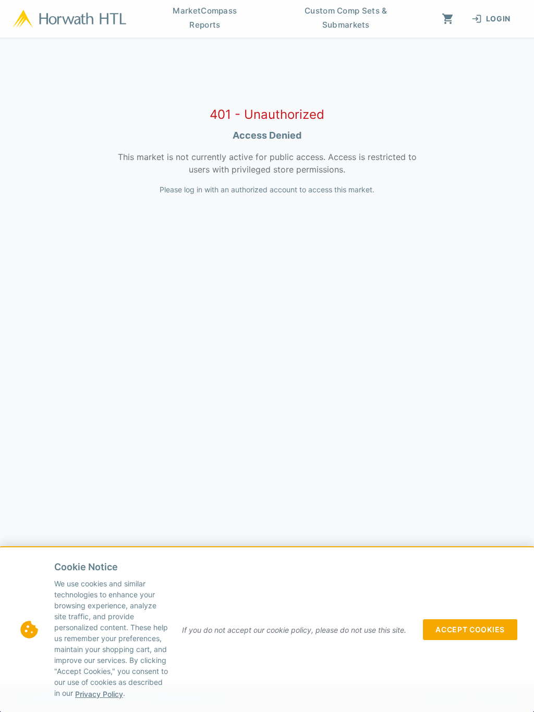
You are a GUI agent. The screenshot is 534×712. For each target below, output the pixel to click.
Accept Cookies (470, 629)
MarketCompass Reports (205, 18)
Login (498, 18)
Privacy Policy (99, 694)
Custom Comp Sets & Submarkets (346, 18)
